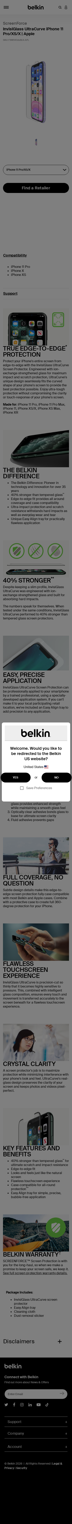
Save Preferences (39, 788)
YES (15, 777)
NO (56, 777)
